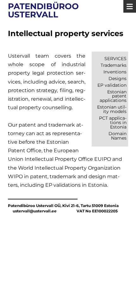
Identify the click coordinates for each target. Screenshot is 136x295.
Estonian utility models (112, 109)
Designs (117, 78)
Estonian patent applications (113, 96)
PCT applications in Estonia (113, 122)
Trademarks (114, 65)
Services (115, 58)
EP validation (112, 85)
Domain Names (117, 136)
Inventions (115, 72)
